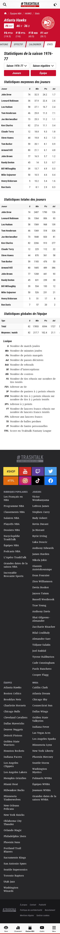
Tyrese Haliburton (43, 656)
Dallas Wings (40, 711)
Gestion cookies (42, 915)
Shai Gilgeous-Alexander (41, 619)
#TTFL (11, 480)
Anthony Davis (41, 611)
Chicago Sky (39, 699)
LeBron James (40, 506)
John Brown (6, 156)
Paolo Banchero (42, 668)
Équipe (43, 73)
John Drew (6, 94)
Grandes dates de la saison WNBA (44, 798)
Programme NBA (14, 506)
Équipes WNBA (41, 784)
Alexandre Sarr (41, 638)
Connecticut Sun (42, 705)
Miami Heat (11, 784)
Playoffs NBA (12, 524)
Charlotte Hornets (15, 705)
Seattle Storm (40, 762)
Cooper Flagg (40, 674)
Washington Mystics (39, 770)
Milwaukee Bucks (14, 790)
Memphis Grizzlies (15, 778)
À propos (23, 904)
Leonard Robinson (9, 100)
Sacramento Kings (15, 857)
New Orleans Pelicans (11, 807)
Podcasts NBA (12, 551)
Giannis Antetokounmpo (42, 568)
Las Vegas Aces (41, 732)
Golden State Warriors (11, 743)
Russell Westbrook (43, 599)
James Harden (40, 554)
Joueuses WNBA (41, 790)
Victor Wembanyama (40, 498)
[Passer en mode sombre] (55, 5)
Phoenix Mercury (42, 756)
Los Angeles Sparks (44, 738)
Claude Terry (7, 131)
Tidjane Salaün (41, 644)
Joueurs (16, 73)
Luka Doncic (39, 542)
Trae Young (39, 605)
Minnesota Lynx (42, 744)
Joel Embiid (39, 650)
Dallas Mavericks (14, 723)
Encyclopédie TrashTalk (12, 538)
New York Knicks (14, 814)
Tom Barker (6, 143)
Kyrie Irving (39, 536)
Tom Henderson (8, 113)
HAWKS (28, 13)
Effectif (18, 44)
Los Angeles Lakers (15, 772)
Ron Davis (6, 187)
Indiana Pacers (13, 756)
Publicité (42, 904)
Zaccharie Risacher (43, 626)
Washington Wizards (11, 889)
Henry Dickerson (9, 180)
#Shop (11, 471)
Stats (37, 13)
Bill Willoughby (8, 168)
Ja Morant (38, 530)
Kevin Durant (40, 524)
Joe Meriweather (9, 119)
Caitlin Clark (40, 687)
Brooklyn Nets (12, 699)
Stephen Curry (41, 512)
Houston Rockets (14, 750)
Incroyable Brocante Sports (13, 574)
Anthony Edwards (43, 548)
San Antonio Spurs (15, 863)
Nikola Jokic (39, 560)
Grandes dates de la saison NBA (16, 565)
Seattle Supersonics (15, 869)
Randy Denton (7, 162)
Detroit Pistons (13, 735)
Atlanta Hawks (12, 687)
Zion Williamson (42, 581)
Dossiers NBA (12, 530)
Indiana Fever (40, 726)
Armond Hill (7, 150)
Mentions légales (27, 915)
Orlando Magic (13, 830)
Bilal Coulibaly (41, 632)
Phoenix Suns (12, 842)
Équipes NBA (16, 13)
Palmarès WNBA (42, 778)
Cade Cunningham (43, 662)
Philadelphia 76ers (15, 836)
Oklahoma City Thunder (13, 822)
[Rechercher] (5, 5)
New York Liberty (42, 750)
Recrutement (50, 910)
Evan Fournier (41, 575)
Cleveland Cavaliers (15, 717)
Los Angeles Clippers (11, 764)
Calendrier (35, 44)
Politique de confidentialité (31, 910)
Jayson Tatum (40, 593)
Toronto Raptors (14, 875)
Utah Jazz (9, 881)
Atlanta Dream (41, 693)
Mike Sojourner (8, 174)
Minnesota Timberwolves (12, 798)
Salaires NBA (11, 518)
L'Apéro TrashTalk (15, 557)
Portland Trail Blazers (12, 850)
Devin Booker (40, 587)
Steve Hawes (7, 137)
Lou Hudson (6, 106)
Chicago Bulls (12, 711)
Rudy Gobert (39, 518)
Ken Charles (7, 125)
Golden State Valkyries (40, 719)
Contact (33, 904)
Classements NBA (14, 512)
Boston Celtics (12, 693)
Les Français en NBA (13, 498)
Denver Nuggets (13, 729)
